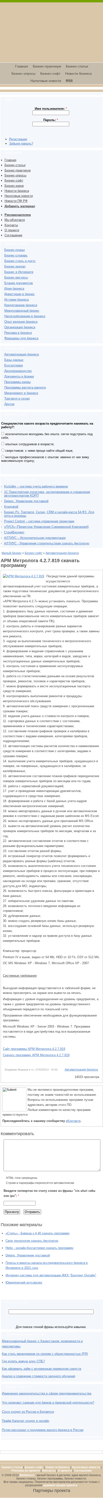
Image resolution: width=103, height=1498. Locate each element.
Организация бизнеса (19, 327)
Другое (9, 404)
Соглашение (13, 235)
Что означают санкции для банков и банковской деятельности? (48, 1402)
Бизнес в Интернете (18, 272)
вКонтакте (73, 1121)
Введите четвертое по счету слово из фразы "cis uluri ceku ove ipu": (49, 1193)
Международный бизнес (21, 310)
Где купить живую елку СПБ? (23, 1361)
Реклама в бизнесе (18, 333)
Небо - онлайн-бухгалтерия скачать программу (40, 1248)
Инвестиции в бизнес (19, 294)
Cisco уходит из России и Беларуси (28, 1411)
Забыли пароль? (21, 143)
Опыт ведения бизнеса (20, 321)
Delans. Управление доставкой (26, 501)
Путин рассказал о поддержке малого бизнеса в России (42, 1430)
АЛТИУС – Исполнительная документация (35, 538)
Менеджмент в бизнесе (21, 393)
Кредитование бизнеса (20, 305)
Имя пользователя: (51, 108)
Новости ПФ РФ (16, 201)
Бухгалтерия (13, 365)
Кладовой (11, 506)
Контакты (11, 225)
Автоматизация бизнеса (21, 354)
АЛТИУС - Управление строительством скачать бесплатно (46, 543)
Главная (21, 66)
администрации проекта (60, 1485)
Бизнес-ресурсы (16, 277)
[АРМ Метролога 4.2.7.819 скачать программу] (23, 576)
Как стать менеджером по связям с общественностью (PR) (45, 1354)
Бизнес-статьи (77, 66)
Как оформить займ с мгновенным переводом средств (41, 1368)
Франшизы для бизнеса (21, 338)
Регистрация (18, 139)
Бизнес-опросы (23, 73)
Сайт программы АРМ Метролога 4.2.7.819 (34, 1049)
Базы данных (13, 360)
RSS (69, 81)
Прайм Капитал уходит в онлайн (25, 1421)
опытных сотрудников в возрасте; (29, 444)
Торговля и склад (17, 398)
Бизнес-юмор (14, 186)
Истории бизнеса (16, 299)
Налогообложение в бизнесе (24, 316)
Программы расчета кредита (25, 387)
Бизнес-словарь (16, 255)
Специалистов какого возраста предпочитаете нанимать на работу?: (47, 425)
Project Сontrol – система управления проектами (39, 521)
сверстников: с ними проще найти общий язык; (38, 450)
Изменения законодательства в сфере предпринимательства (46, 1393)
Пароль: (50, 120)
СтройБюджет (14, 532)
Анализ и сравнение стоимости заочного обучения (38, 1376)
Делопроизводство (18, 371)
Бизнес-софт (50, 73)
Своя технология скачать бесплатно (32, 1240)
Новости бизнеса (78, 73)
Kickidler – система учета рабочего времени (36, 486)
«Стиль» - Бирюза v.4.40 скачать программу (38, 1233)
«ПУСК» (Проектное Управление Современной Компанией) (46, 527)
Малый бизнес (12, 553)
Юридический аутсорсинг (24, 1282)
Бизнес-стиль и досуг (20, 261)
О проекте (12, 230)
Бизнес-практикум (47, 66)
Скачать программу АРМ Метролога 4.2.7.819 (36, 1055)
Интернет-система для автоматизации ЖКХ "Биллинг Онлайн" (51, 1275)
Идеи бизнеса (14, 288)
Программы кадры (17, 382)
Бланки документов (18, 283)
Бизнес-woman (14, 266)
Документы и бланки (19, 376)
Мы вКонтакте (15, 220)
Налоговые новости (45, 81)
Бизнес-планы (14, 250)
